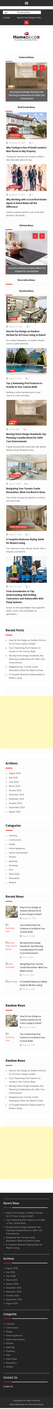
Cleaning (13, 835)
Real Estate (15, 135)
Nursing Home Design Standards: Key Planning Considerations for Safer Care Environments (27, 95)
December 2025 (16, 794)
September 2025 (17, 807)
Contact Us (8, 1386)
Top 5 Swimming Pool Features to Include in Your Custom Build (32, 928)
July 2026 (13, 777)
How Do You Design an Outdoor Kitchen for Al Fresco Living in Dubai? (31, 911)
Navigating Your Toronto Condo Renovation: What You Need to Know (33, 967)
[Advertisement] (26, 722)
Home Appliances (17, 848)
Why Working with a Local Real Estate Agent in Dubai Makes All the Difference (26, 203)
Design (13, 318)
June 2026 (13, 781)
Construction (15, 839)
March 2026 (14, 786)
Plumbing (14, 578)
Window (12, 882)
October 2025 (15, 803)
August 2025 (15, 811)
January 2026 (15, 790)
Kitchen (12, 856)
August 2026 (15, 773)
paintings (13, 861)
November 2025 (16, 798)
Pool (12, 370)
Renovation (14, 476)
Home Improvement (18, 527)
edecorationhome (35, 1404)
